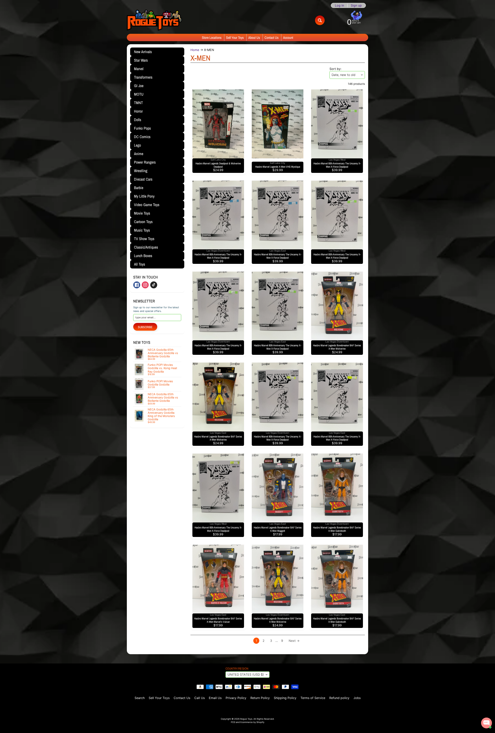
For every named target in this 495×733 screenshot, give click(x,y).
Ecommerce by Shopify (252, 722)
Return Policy (260, 698)
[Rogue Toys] (154, 20)
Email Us (215, 698)
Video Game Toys (146, 204)
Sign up (356, 5)
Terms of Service (312, 698)
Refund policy (339, 698)
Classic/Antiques (146, 247)
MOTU (138, 94)
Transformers (143, 77)
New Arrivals (143, 51)
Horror (138, 111)
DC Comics (142, 136)
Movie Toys (142, 213)
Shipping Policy (285, 698)
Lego (137, 145)
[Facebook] (136, 284)
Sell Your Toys (235, 37)
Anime (138, 153)
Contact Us (271, 37)
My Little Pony (144, 196)
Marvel (138, 68)
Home (194, 50)
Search (140, 698)
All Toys (139, 264)
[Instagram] (145, 284)
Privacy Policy (236, 698)
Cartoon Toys (143, 221)
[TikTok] (153, 284)
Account (288, 37)
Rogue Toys (246, 719)
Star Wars (141, 60)
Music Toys (142, 230)
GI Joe (138, 85)
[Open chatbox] (486, 723)
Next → (294, 641)
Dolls (137, 119)
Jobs (357, 698)
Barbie (138, 187)
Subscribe (145, 327)
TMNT (138, 102)
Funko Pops (142, 128)
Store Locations (211, 37)
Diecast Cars (143, 179)
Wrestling (140, 170)
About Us (254, 37)
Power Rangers (145, 162)
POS (233, 722)
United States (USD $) (246, 674)
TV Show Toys (144, 238)
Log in (339, 5)
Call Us (199, 698)
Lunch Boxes (143, 255)
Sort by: (335, 69)
